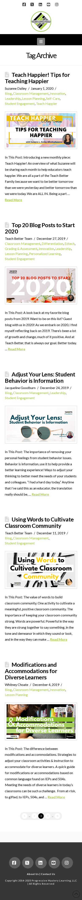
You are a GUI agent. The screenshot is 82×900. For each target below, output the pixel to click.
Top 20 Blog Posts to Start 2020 (40, 228)
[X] (32, 4)
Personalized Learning (45, 254)
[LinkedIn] (41, 4)
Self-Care (53, 98)
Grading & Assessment (21, 249)
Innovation (57, 93)
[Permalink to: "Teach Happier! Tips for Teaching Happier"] (41, 130)
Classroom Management (31, 93)
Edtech (70, 243)
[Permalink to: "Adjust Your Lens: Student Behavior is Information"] (41, 424)
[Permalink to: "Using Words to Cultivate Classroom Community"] (41, 570)
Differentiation (52, 243)
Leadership (13, 98)
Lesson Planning (33, 98)
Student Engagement (20, 103)
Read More (13, 200)
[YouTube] (49, 4)
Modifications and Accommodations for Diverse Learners (31, 671)
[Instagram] (57, 4)
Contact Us (48, 874)
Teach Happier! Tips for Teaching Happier (37, 77)
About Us (33, 874)
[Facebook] (24, 4)
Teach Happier (46, 103)
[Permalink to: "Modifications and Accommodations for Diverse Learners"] (41, 721)
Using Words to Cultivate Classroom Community (39, 522)
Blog (8, 93)
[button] (41, 41)
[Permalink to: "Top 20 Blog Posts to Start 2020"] (41, 285)
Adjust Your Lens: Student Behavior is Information (40, 377)
